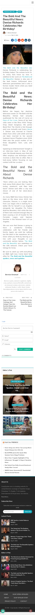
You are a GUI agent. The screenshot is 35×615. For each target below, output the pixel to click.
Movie (29, 129)
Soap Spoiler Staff (21, 598)
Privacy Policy (10, 601)
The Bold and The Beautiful (10, 11)
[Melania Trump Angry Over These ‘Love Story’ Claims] (5, 539)
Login (3, 321)
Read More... (5, 497)
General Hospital (17, 405)
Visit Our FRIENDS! (11, 442)
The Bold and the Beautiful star (17, 68)
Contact (23, 601)
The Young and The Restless (18, 381)
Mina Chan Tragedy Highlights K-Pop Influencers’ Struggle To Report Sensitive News (18, 460)
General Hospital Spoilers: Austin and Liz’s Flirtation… (17, 410)
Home (6, 594)
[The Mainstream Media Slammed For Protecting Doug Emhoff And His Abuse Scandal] (5, 559)
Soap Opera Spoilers (20, 594)
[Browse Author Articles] (17, 268)
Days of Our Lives (10, 120)
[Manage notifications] (30, 610)
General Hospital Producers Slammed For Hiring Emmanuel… (17, 429)
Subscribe (28, 511)
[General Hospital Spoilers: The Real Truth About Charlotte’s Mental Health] (5, 583)
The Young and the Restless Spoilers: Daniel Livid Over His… (17, 388)
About (6, 598)
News (19, 11)
